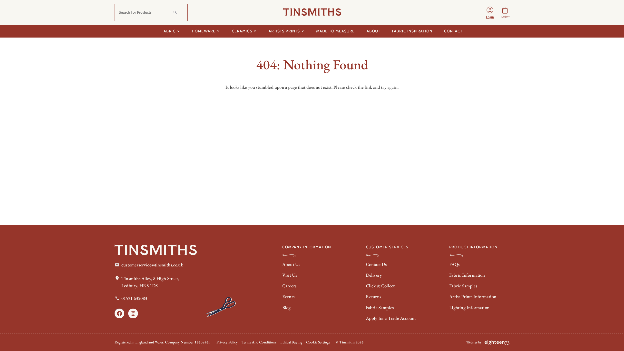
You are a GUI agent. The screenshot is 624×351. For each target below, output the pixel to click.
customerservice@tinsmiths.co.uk (152, 265)
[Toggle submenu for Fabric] (178, 31)
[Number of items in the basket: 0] (504, 13)
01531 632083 (134, 298)
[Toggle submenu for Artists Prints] (302, 31)
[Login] (490, 12)
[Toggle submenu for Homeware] (218, 31)
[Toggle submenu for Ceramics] (255, 31)
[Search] (175, 12)
